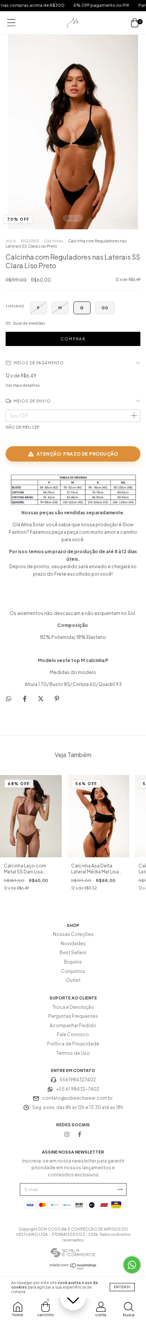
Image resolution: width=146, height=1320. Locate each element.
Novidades (73, 943)
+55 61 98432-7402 (77, 1089)
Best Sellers (73, 952)
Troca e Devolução (73, 1007)
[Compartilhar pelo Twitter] (41, 698)
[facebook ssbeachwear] (79, 1134)
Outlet (73, 980)
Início (11, 241)
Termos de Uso (73, 1053)
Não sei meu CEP (22, 427)
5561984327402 (78, 1079)
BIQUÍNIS (30, 241)
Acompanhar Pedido (73, 1025)
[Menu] (11, 22)
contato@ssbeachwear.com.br (77, 1098)
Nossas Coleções (73, 934)
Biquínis (73, 962)
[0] (134, 23)
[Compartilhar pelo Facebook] (25, 698)
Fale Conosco (73, 1034)
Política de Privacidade (73, 1044)
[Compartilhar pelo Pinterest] (57, 698)
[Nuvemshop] (73, 1268)
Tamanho (15, 306)
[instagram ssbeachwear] (66, 1134)
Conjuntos (73, 971)
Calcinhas (53, 241)
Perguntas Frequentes (73, 1016)
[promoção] (73, 1297)
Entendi (122, 1287)
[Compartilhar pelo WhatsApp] (9, 699)
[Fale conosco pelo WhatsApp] (132, 1264)
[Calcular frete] (134, 416)
